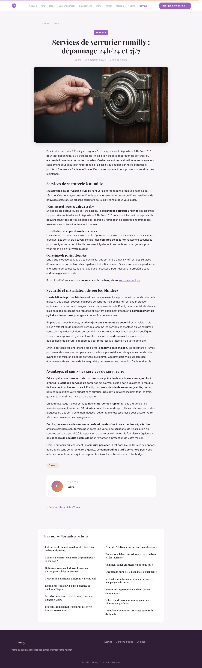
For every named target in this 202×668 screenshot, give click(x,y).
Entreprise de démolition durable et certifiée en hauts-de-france (70, 548)
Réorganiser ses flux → (175, 5)
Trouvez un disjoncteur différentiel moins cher (70, 578)
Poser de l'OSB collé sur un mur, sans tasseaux (131, 546)
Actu (43, 5)
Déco (52, 5)
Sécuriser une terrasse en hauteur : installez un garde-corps (69, 598)
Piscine (131, 5)
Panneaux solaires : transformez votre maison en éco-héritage (130, 556)
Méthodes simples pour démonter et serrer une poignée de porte (129, 580)
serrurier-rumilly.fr (129, 280)
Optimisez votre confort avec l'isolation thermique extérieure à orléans (66, 569)
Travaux (143, 5)
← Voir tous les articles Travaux (64, 507)
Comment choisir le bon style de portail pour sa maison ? (70, 559)
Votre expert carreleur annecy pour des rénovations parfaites (127, 601)
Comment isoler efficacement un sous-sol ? (129, 564)
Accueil (33, 5)
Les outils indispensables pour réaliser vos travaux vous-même (68, 608)
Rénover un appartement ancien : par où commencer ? (127, 591)
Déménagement (67, 5)
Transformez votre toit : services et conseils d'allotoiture (129, 612)
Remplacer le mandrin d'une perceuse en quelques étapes (67, 587)
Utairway (18, 642)
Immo (98, 5)
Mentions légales (124, 641)
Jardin (108, 5)
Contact (141, 641)
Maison (120, 5)
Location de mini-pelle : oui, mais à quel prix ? (131, 571)
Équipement (85, 5)
